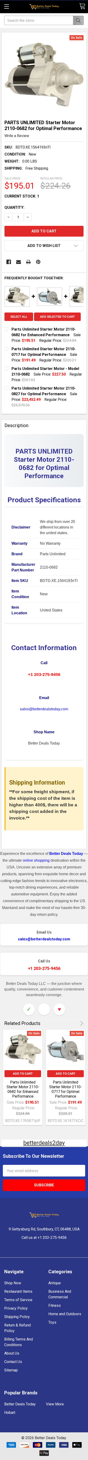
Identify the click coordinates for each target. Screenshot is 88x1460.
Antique (54, 1283)
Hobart (9, 1412)
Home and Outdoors (64, 1314)
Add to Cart (23, 1073)
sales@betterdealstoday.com (44, 709)
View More (55, 1404)
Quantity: (14, 207)
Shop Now (12, 1283)
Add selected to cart (57, 316)
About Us (11, 1353)
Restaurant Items (18, 1291)
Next (81, 1023)
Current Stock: (21, 196)
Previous (75, 1023)
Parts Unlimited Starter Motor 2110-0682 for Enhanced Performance (23, 1089)
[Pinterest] (38, 262)
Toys (52, 1322)
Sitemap (11, 1370)
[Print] (28, 262)
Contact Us (13, 1361)
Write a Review (16, 136)
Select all (18, 316)
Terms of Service (18, 1300)
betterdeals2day (44, 1143)
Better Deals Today (20, 1404)
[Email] (18, 262)
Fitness (54, 1305)
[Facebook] (8, 262)
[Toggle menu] (6, 6)
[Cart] (82, 6)
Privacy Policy (16, 1308)
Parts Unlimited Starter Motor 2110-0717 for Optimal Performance (65, 1089)
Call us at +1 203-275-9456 (44, 1237)
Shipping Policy (17, 1317)
